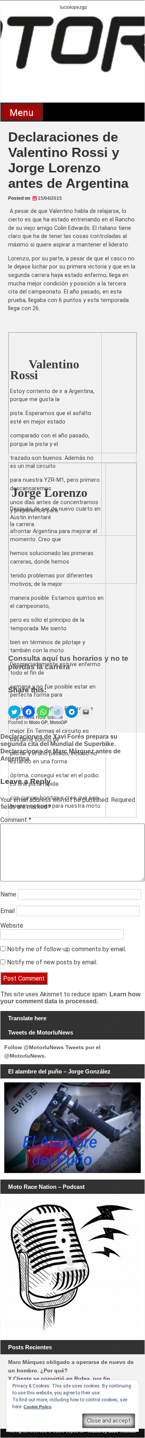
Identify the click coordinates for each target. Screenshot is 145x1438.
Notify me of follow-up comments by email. (66, 949)
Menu (22, 112)
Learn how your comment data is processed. (70, 997)
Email (7, 911)
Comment (15, 820)
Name (8, 894)
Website (11, 925)
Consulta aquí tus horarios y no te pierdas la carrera (68, 662)
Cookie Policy (37, 1406)
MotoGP (58, 722)
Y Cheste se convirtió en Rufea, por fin (59, 1379)
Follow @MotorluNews (34, 1047)
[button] (14, 711)
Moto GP (38, 722)
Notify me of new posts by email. (52, 962)
